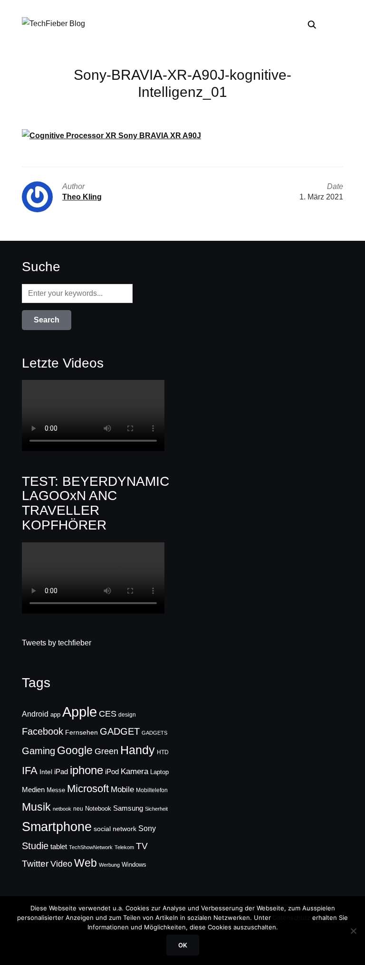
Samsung (128, 808)
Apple (79, 711)
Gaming (38, 751)
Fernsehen (81, 732)
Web (85, 863)
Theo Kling (82, 197)
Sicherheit (156, 809)
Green (106, 751)
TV (142, 846)
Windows (134, 864)
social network (115, 829)
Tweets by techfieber (56, 643)
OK (182, 945)
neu (78, 808)
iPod (112, 772)
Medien (33, 790)
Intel (45, 772)
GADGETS (154, 733)
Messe (56, 790)
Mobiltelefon (152, 790)
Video (61, 864)
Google (75, 750)
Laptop (159, 772)
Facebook (42, 731)
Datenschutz (291, 917)
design (127, 715)
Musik (36, 807)
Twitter (35, 864)
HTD (163, 752)
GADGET (120, 731)
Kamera (134, 771)
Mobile (122, 789)
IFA (30, 770)
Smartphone (57, 827)
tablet (58, 847)
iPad (61, 771)
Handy (137, 750)
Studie (35, 846)
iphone (86, 770)
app (55, 714)
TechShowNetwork (91, 847)
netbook (62, 809)
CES (107, 714)
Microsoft (88, 789)
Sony (147, 828)
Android (35, 714)
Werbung (109, 865)
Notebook (98, 808)
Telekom (124, 847)
